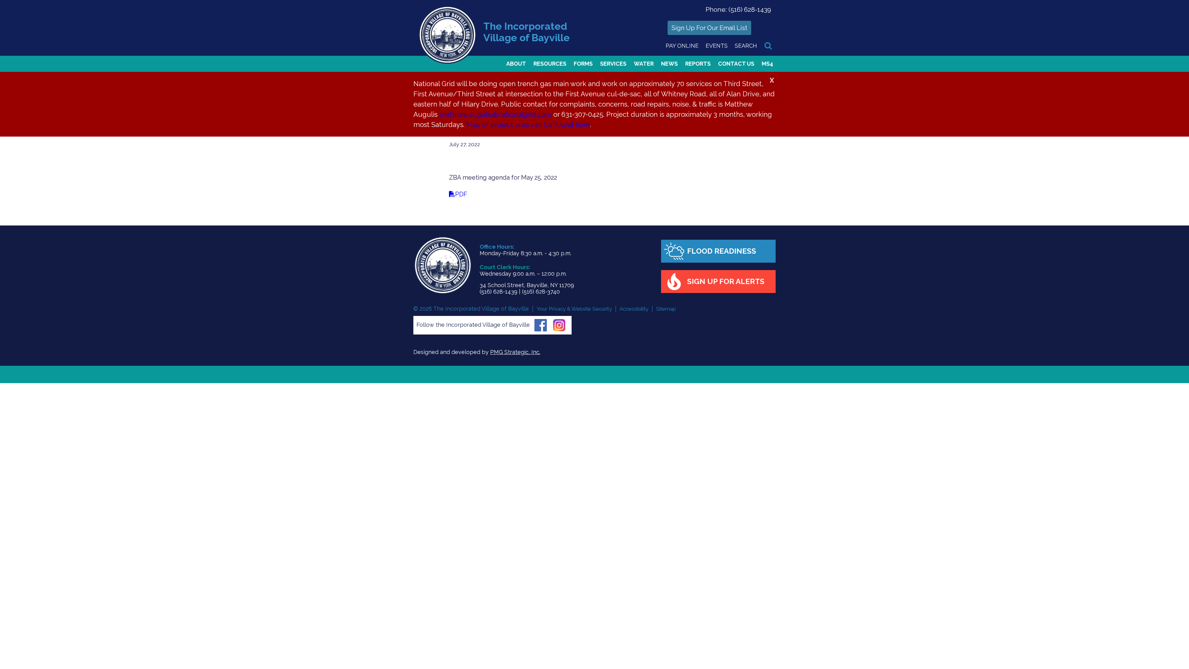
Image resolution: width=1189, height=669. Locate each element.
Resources (550, 63)
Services (613, 63)
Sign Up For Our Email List (709, 28)
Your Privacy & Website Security (574, 309)
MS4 (767, 63)
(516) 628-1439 (750, 9)
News (669, 63)
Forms (583, 63)
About (516, 63)
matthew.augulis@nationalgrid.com (495, 114)
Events (717, 45)
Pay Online (682, 45)
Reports (698, 63)
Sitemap (666, 309)
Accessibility (634, 309)
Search (746, 45)
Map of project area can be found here (528, 124)
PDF (461, 194)
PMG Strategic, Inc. (515, 352)
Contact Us (736, 63)
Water (644, 63)
